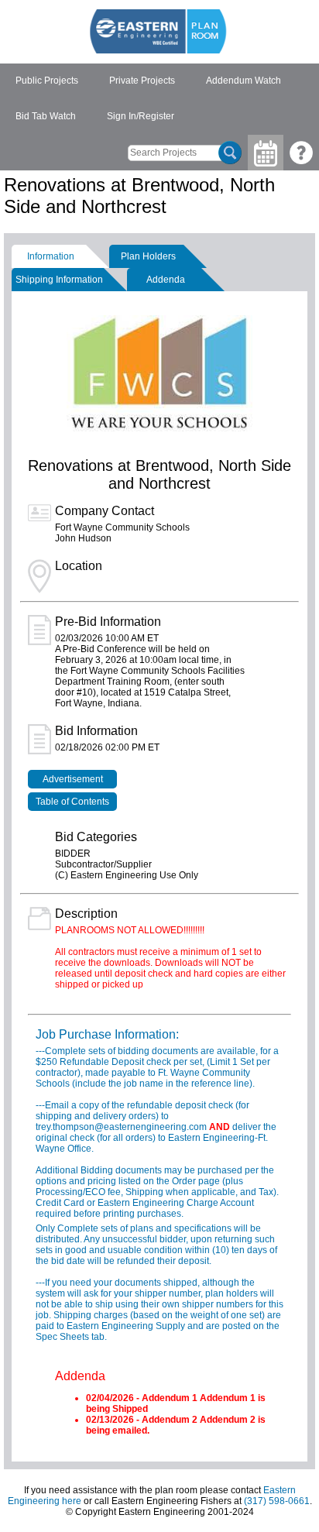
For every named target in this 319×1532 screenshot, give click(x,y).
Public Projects (46, 80)
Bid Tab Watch (45, 116)
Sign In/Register (140, 116)
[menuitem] (47, 81)
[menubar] (159, 99)
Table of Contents (72, 801)
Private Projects (142, 80)
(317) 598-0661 (277, 1501)
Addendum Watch (243, 80)
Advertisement (73, 779)
